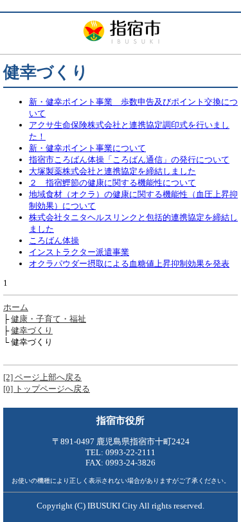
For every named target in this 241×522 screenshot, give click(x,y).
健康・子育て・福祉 (48, 319)
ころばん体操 (54, 240)
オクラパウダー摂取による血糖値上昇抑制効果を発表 (129, 263)
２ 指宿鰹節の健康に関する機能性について (112, 182)
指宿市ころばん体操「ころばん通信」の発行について (129, 159)
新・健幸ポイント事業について (87, 148)
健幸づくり (32, 330)
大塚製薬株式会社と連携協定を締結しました (112, 171)
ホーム (15, 307)
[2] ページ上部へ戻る (42, 377)
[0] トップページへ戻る (46, 389)
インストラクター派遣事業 (79, 252)
